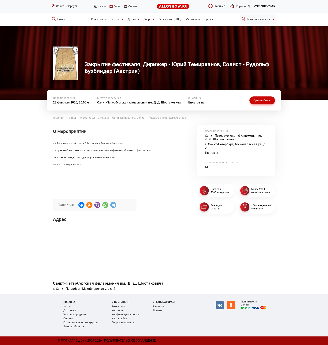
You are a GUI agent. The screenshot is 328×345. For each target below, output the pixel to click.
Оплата (68, 318)
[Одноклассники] (89, 205)
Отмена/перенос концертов (80, 322)
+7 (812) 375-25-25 (264, 6)
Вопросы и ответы (123, 322)
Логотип (158, 310)
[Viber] (97, 205)
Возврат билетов (74, 326)
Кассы (67, 306)
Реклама (158, 306)
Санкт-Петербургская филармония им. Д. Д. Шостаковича (139, 102)
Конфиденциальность (125, 314)
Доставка (69, 310)
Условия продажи (74, 314)
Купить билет (262, 100)
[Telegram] (113, 205)
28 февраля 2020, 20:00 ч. (71, 102)
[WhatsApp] (105, 205)
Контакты (118, 310)
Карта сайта (119, 318)
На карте (211, 153)
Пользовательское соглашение (130, 340)
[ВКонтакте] (81, 205)
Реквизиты (118, 306)
